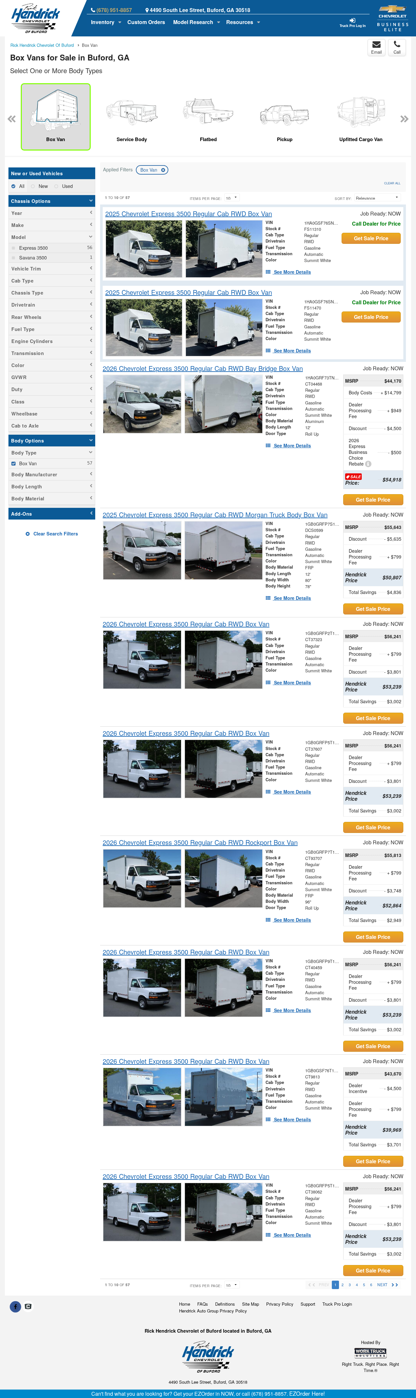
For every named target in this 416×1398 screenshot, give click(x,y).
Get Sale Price (371, 238)
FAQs (202, 1304)
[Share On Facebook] (15, 1306)
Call (397, 52)
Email (376, 52)
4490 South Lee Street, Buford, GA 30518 (200, 10)
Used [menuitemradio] (67, 185)
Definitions (225, 1304)
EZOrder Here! (307, 1393)
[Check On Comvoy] (28, 1306)
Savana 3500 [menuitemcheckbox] (32, 257)
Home (184, 1304)
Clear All (392, 183)
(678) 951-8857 (114, 10)
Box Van (149, 169)
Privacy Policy (279, 1304)
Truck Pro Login (337, 1304)
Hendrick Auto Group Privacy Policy (213, 1311)
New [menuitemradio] (42, 185)
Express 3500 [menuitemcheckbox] (33, 247)
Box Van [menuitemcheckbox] (27, 463)
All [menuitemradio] (21, 185)
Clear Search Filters (55, 533)
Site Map (250, 1304)
